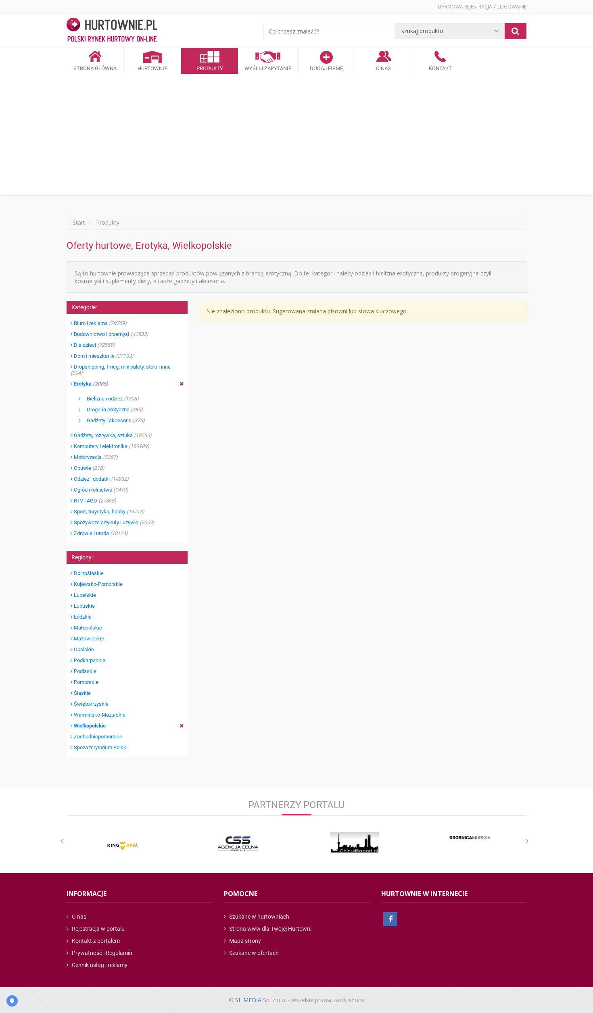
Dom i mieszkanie (103, 356)
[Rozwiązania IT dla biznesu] (123, 845)
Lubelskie (84, 595)
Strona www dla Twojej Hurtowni (269, 928)
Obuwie (88, 468)
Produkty (209, 68)
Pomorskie (85, 682)
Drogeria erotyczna (112, 409)
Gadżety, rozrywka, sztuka (112, 435)
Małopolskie (87, 628)
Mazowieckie (88, 639)
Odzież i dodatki (101, 479)
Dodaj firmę (326, 68)
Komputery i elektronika (111, 446)
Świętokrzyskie (91, 704)
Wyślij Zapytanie (267, 68)
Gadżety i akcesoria (113, 420)
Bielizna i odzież (110, 399)
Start (79, 222)
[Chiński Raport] (355, 842)
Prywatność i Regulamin (101, 953)
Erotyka (90, 384)
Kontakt (440, 68)
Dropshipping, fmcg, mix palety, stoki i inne (121, 370)
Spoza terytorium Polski (100, 747)
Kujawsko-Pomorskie (98, 584)
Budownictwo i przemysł (110, 334)
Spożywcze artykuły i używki (114, 522)
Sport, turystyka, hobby (108, 512)
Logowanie (511, 6)
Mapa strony (244, 941)
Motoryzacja (95, 457)
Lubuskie (84, 606)
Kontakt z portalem (95, 941)
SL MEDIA (248, 1000)
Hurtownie (152, 68)
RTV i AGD (94, 501)
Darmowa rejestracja (465, 6)
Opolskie (83, 649)
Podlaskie (84, 671)
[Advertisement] (296, 134)
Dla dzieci (94, 345)
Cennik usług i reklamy (99, 965)
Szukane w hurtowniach (258, 916)
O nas (78, 916)
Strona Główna (95, 68)
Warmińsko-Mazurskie (99, 715)
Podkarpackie (89, 660)
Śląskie (82, 693)
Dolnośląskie (88, 573)
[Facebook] (390, 919)
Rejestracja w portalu (98, 928)
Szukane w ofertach (253, 953)
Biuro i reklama (100, 323)
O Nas (383, 68)
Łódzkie (82, 617)
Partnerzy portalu (296, 805)
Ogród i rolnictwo (100, 490)
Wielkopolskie (89, 726)
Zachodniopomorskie (97, 737)
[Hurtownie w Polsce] (112, 31)
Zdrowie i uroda (100, 533)
